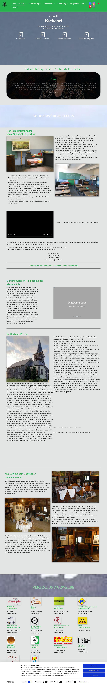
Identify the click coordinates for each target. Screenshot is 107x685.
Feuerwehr (81, 645)
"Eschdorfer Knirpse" (60, 647)
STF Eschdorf (82, 647)
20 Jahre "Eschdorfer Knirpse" (53, 79)
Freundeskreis (35, 646)
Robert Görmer (59, 627)
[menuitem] (19, 3)
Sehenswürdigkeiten (86, 39)
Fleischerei (10, 606)
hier (79, 69)
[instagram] (94, 3)
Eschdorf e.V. (11, 647)
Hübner (33, 609)
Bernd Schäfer (58, 608)
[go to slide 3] (76, 316)
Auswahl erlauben (94, 670)
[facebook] (90, 3)
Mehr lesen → (53, 92)
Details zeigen (83, 682)
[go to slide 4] (77, 316)
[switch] (45, 682)
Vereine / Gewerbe (42, 39)
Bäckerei (33, 607)
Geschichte (20, 39)
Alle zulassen (94, 666)
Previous (4, 85)
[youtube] (90, 6)
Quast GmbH (35, 628)
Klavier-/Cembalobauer (61, 626)
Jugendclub (10, 645)
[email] (94, 6)
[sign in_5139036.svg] (20, 37)
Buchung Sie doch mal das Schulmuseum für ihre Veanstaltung (54, 266)
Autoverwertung (36, 626)
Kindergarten (58, 645)
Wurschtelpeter (12, 608)
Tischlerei (57, 607)
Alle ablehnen (94, 675)
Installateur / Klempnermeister (87, 607)
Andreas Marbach (83, 609)
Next (103, 85)
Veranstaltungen (64, 39)
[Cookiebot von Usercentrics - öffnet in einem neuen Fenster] (10, 682)
